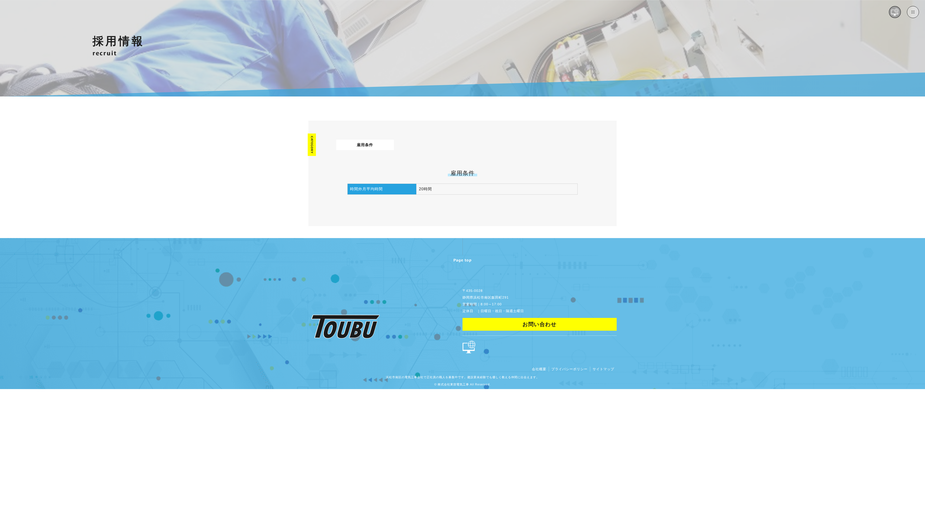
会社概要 (539, 369)
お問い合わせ (539, 324)
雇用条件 (365, 145)
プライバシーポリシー (569, 369)
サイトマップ (603, 369)
